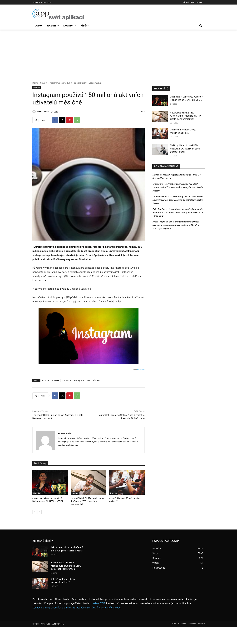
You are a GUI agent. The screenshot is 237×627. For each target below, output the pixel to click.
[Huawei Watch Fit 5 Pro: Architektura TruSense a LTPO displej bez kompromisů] (88, 482)
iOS (88, 380)
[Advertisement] (118, 53)
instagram (79, 380)
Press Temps (158, 221)
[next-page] (40, 512)
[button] (201, 26)
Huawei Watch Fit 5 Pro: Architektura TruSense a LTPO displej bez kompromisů (87, 501)
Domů (35, 83)
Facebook (67, 380)
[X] (62, 120)
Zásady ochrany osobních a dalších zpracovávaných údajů (65, 607)
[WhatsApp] (77, 120)
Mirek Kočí (44, 111)
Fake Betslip (158, 209)
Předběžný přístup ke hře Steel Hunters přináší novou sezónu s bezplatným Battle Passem (177, 187)
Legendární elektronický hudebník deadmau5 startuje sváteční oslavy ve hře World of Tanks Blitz (177, 212)
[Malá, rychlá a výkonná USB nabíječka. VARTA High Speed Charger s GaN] (160, 149)
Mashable (141, 370)
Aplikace (55, 380)
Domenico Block (160, 196)
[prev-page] (34, 512)
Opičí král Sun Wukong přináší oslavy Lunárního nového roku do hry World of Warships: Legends (175, 225)
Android (45, 380)
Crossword (157, 183)
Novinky (43, 83)
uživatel (96, 380)
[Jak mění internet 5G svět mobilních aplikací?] (127, 482)
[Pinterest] (69, 120)
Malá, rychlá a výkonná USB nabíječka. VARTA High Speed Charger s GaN (185, 148)
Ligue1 (155, 174)
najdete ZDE (98, 603)
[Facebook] (55, 120)
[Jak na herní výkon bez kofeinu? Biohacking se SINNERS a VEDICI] (50, 482)
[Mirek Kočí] (34, 111)
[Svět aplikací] (58, 14)
